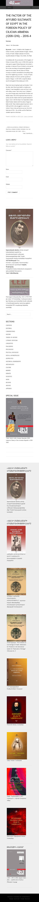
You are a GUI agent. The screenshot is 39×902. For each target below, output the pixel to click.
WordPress (26, 896)
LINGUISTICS (9, 343)
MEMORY (8, 370)
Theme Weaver (25, 899)
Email (7, 177)
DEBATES (8, 373)
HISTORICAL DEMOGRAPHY (13, 361)
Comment (9, 150)
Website (8, 184)
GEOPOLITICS (9, 358)
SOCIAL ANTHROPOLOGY (13, 355)
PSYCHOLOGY (9, 349)
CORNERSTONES (10, 331)
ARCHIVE (8, 385)
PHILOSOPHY (9, 346)
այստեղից (8, 307)
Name (7, 169)
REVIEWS (8, 382)
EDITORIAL (9, 328)
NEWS (7, 379)
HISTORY (13, 116)
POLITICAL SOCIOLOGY (12, 352)
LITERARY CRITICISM (11, 340)
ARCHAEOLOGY (10, 364)
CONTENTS (9, 325)
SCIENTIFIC (9, 376)
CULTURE (8, 367)
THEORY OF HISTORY (11, 337)
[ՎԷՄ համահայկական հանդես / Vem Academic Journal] (19, 3)
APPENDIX (9, 388)
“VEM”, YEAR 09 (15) (28, 133)
